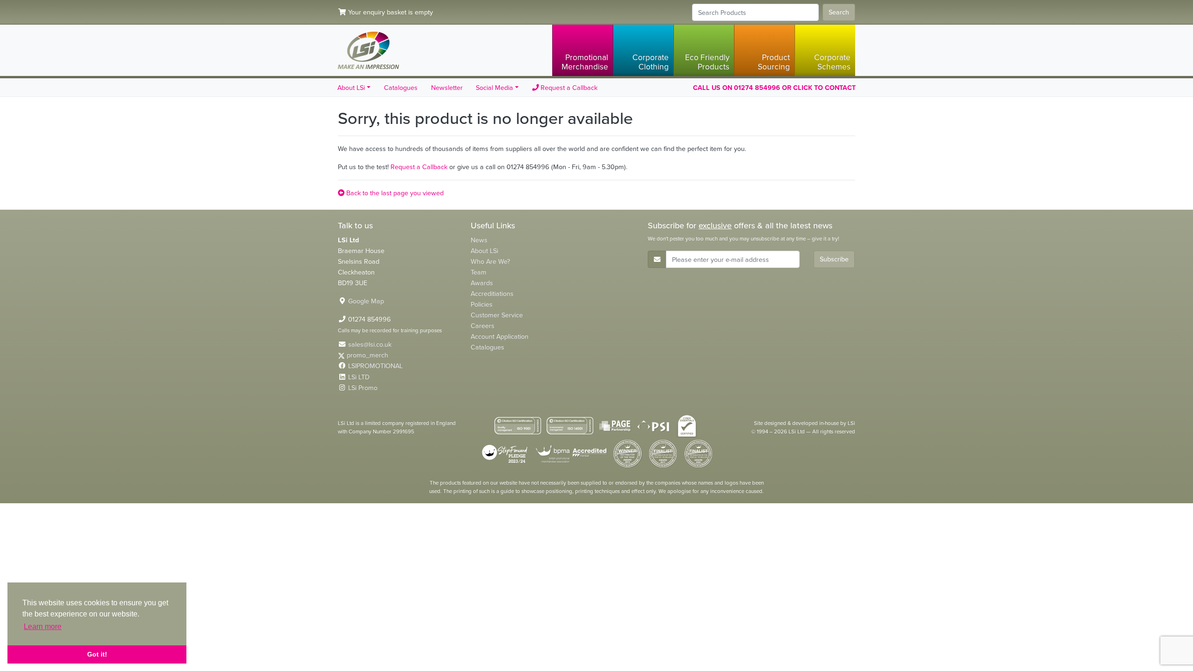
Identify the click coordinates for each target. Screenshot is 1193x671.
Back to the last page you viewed (394, 193)
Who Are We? (490, 261)
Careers (482, 326)
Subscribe (834, 259)
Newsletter (447, 87)
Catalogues (401, 87)
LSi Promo (362, 388)
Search (839, 12)
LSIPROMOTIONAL (375, 366)
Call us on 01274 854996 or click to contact (774, 87)
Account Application (499, 336)
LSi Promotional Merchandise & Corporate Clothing (368, 50)
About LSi (484, 251)
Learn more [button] (43, 626)
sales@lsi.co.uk (369, 344)
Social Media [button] (494, 87)
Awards (482, 283)
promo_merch (367, 355)
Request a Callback (568, 87)
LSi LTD (359, 377)
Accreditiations (492, 293)
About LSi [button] (351, 87)
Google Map (366, 301)
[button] (582, 50)
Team (479, 272)
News (479, 240)
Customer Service (497, 315)
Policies (482, 304)
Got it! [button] (97, 654)
